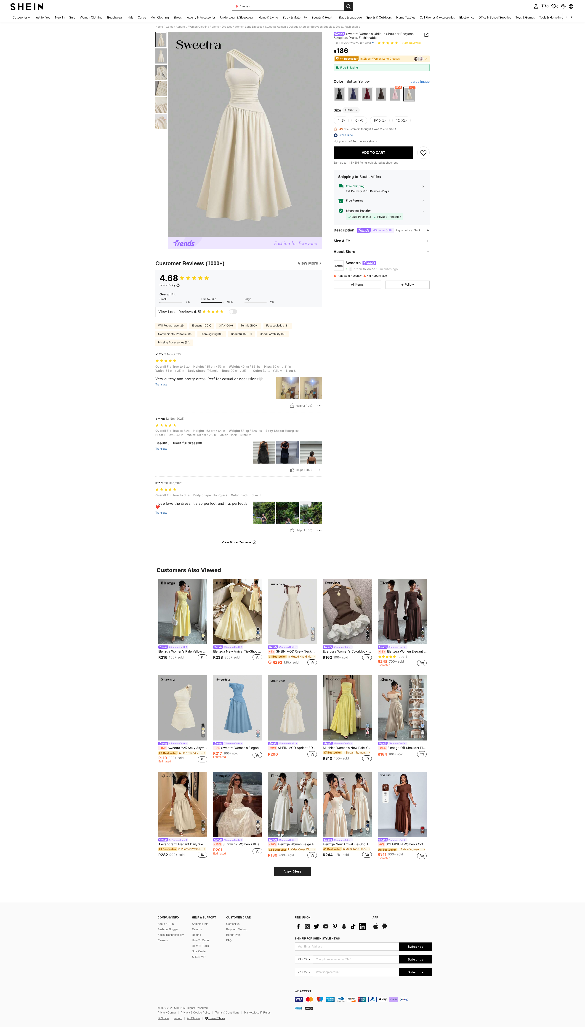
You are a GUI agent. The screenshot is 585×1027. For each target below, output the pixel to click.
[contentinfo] (363, 999)
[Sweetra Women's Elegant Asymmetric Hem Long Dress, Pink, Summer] (237, 707)
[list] (331, 926)
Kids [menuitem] (130, 17)
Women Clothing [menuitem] (91, 17)
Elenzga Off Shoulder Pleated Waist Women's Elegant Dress (403, 748)
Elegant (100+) (201, 325)
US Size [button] (349, 110)
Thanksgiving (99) (211, 334)
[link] (545, 6)
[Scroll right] (571, 17)
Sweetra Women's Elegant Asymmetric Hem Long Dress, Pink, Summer (238, 748)
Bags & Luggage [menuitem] (350, 17)
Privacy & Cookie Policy (195, 1012)
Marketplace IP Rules (257, 1012)
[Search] (348, 6)
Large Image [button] (420, 81)
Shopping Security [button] (358, 210)
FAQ (228, 940)
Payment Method (236, 929)
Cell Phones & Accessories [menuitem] (437, 17)
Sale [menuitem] (72, 17)
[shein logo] (26, 6)
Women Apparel (176, 26)
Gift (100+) (226, 325)
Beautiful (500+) (241, 334)
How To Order (200, 940)
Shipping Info (200, 924)
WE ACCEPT (303, 991)
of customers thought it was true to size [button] (366, 129)
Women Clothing (198, 26)
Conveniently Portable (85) (175, 334)
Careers (163, 940)
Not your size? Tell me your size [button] (354, 141)
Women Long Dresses (248, 26)
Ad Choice (193, 1018)
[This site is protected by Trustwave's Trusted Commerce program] (298, 1008)
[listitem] (183, 622)
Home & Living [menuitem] (268, 17)
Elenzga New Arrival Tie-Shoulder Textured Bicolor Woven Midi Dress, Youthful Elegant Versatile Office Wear (237, 651)
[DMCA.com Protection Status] (309, 1008)
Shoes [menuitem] (177, 17)
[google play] (384, 928)
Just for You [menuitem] (43, 17)
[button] (563, 6)
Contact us (232, 924)
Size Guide (199, 951)
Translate (161, 384)
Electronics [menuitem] (466, 17)
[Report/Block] (319, 406)
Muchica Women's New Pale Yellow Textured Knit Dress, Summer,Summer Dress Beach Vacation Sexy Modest (347, 748)
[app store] (375, 928)
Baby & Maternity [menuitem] (295, 17)
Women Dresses (222, 26)
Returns (197, 929)
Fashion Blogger (168, 929)
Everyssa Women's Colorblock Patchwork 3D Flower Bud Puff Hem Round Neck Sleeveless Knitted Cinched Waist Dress (347, 651)
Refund (196, 935)
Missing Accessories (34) (174, 342)
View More (292, 871)
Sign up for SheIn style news (317, 938)
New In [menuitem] (60, 17)
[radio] (339, 94)
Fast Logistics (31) (278, 325)
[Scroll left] (566, 17)
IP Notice (163, 1018)
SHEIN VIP (198, 956)
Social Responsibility (171, 935)
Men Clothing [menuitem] (160, 17)
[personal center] (536, 6)
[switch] (233, 311)
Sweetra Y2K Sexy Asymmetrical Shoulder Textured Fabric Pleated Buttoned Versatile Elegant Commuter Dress (183, 748)
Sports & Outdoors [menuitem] (379, 17)
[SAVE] (423, 153)
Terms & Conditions (227, 1012)
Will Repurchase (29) (171, 325)
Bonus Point (233, 935)
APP (375, 917)
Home (159, 26)
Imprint (178, 1018)
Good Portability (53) (273, 334)
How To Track (200, 945)
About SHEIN (166, 924)
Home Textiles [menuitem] (405, 17)
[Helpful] (292, 406)
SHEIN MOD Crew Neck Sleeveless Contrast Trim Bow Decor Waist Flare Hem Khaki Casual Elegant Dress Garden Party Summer (293, 651)
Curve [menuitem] (142, 17)
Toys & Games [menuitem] (525, 17)
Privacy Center (167, 1012)
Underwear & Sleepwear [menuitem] (237, 17)
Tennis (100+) (249, 325)
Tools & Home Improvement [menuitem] (557, 17)
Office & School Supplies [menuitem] (495, 17)
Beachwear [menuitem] (115, 17)
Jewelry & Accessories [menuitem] (200, 17)
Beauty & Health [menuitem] (322, 17)
